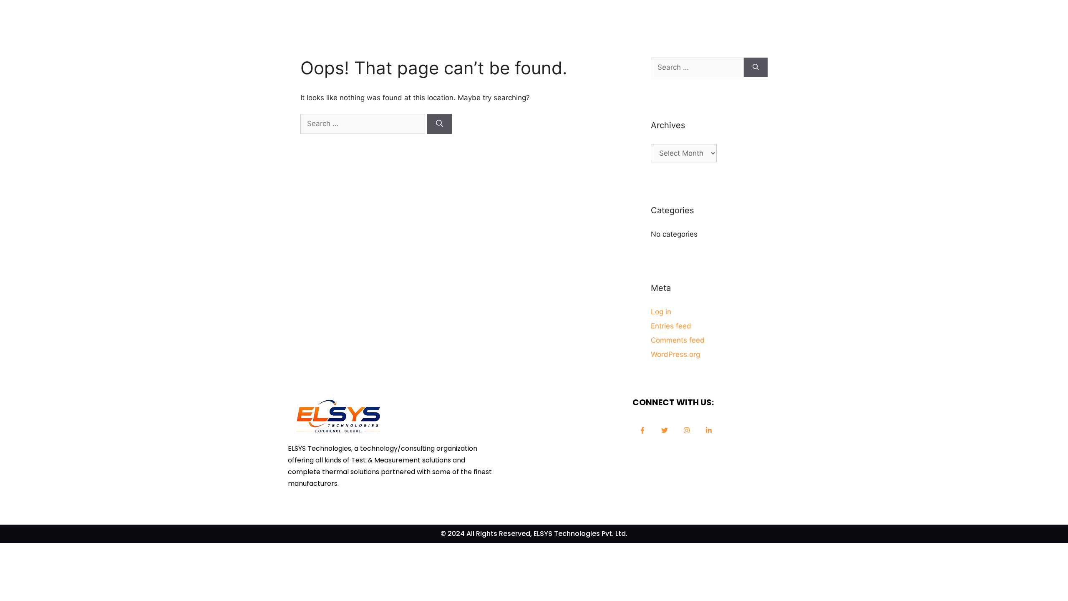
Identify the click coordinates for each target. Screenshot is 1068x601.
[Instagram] (687, 430)
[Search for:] (363, 123)
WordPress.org (675, 354)
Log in (661, 312)
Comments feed (678, 340)
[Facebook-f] (642, 430)
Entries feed (671, 326)
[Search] (439, 124)
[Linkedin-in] (709, 430)
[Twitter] (665, 430)
